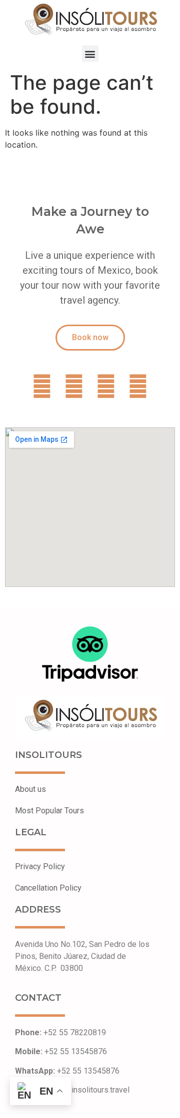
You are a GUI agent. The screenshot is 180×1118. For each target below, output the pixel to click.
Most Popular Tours (49, 810)
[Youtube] (138, 386)
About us (30, 789)
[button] (90, 53)
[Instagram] (106, 386)
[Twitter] (74, 386)
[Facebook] (42, 386)
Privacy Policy (40, 866)
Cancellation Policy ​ (48, 888)
